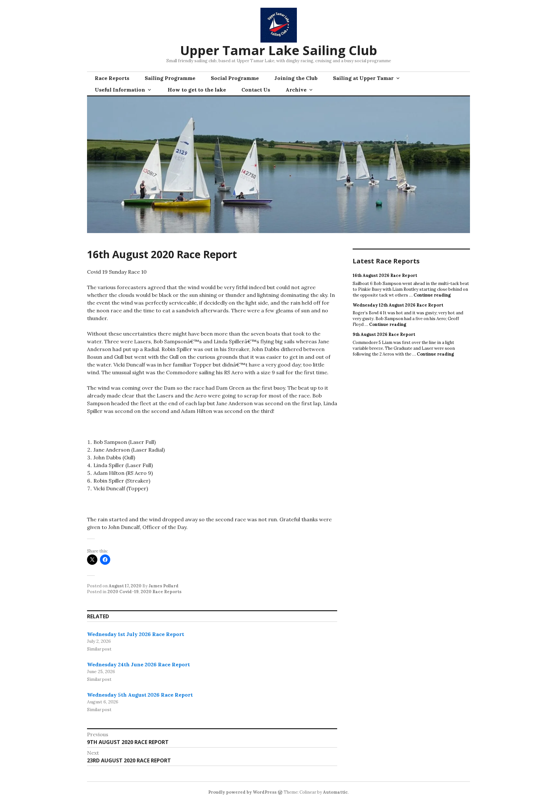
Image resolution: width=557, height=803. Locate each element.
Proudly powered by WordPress (242, 792)
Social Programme (235, 78)
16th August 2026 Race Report (385, 275)
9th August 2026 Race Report (384, 334)
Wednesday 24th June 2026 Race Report (138, 664)
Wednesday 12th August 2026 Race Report (398, 305)
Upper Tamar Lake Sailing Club (278, 50)
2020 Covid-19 (123, 591)
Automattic (335, 792)
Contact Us (255, 89)
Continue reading (432, 295)
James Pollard (164, 586)
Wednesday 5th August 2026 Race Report (140, 694)
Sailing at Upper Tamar (363, 78)
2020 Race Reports (161, 591)
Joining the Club (296, 78)
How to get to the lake (197, 89)
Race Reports (112, 78)
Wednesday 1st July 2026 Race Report (135, 634)
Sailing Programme (170, 78)
